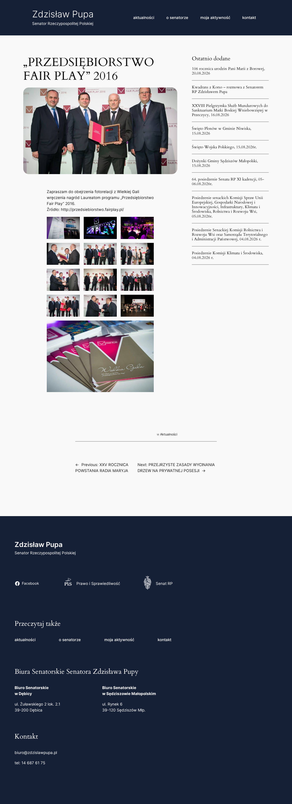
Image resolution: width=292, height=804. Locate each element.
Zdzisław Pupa (63, 14)
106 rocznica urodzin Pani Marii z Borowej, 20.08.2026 (228, 71)
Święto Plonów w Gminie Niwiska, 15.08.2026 (221, 130)
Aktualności (168, 434)
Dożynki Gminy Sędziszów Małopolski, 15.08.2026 (225, 163)
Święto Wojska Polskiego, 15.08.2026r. (224, 147)
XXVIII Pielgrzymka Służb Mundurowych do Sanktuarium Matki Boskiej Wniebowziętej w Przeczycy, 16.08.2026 (230, 110)
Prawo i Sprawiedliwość (98, 583)
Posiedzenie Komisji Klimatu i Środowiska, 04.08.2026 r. (227, 255)
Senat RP (164, 583)
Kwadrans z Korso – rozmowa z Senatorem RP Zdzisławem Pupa (227, 89)
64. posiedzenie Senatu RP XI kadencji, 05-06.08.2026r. (228, 181)
